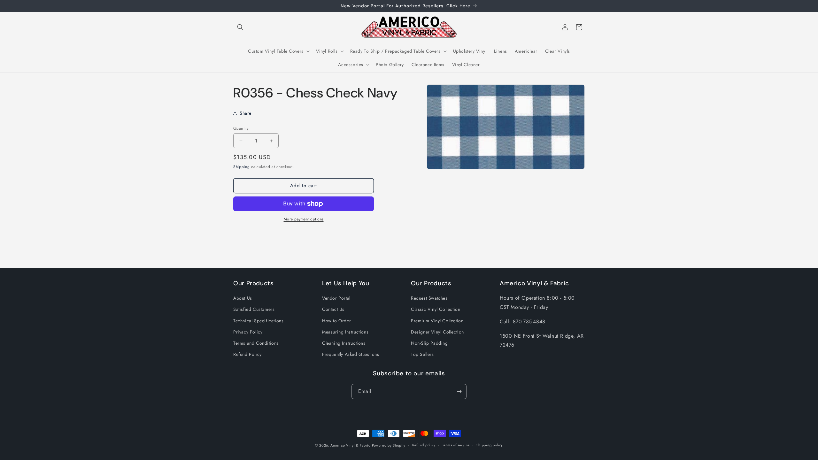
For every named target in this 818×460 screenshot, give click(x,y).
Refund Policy (247, 354)
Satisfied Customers (253, 309)
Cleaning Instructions (344, 343)
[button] (240, 27)
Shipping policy (489, 445)
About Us (242, 298)
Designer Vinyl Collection (437, 332)
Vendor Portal (336, 298)
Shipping (241, 167)
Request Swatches (429, 298)
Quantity (241, 128)
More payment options (304, 219)
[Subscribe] (459, 391)
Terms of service (456, 445)
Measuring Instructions (345, 332)
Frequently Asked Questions (350, 354)
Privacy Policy (247, 332)
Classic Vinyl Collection (435, 309)
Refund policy (424, 445)
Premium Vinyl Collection (437, 321)
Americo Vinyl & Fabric (350, 445)
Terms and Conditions (256, 343)
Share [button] (245, 113)
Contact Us (333, 309)
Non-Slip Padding (429, 343)
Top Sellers (422, 354)
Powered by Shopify (389, 445)
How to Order (336, 321)
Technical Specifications (258, 321)
